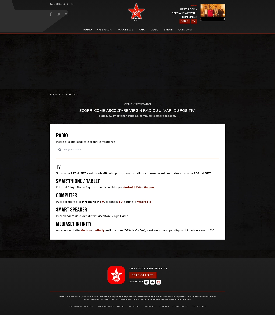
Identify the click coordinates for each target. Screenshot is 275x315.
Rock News (125, 29)
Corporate (150, 306)
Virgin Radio (55, 94)
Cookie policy (199, 306)
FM (102, 201)
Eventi (168, 29)
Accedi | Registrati (59, 4)
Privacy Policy (180, 306)
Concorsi (185, 29)
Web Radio (104, 29)
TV (193, 21)
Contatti (164, 306)
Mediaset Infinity (93, 230)
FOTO (141, 29)
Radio (87, 29)
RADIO (184, 21)
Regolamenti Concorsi (81, 306)
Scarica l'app (143, 275)
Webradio (144, 201)
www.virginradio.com (180, 299)
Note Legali (134, 306)
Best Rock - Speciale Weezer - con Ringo (184, 13)
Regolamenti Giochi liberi (110, 306)
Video (154, 29)
